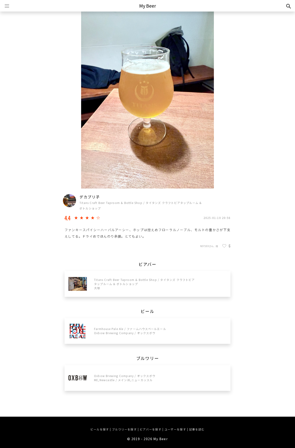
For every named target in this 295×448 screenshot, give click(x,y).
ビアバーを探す (150, 429)
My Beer (147, 5)
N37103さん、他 (209, 246)
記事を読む (197, 429)
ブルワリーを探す (124, 429)
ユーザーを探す (175, 429)
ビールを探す (99, 429)
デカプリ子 (90, 197)
